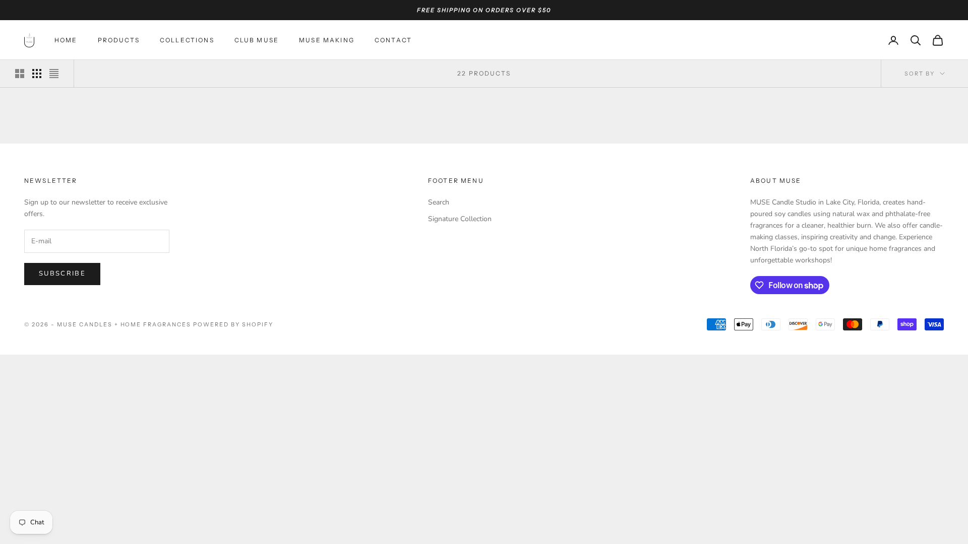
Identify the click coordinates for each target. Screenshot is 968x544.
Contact (393, 40)
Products (119, 40)
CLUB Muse (256, 40)
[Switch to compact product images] (53, 73)
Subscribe (62, 273)
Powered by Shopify (233, 324)
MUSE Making (326, 40)
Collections (187, 40)
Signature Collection (460, 219)
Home (66, 40)
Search (438, 202)
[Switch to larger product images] (19, 73)
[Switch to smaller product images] (36, 73)
